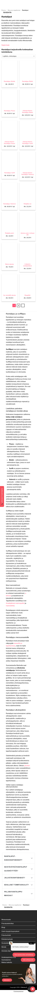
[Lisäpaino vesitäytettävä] (27, 252)
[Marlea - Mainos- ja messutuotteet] (18, 3)
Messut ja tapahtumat (14, 10)
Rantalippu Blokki (27, 81)
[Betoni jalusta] (9, 252)
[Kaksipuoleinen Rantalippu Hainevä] (27, 161)
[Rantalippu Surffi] (9, 161)
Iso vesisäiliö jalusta (9, 295)
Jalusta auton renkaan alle (27, 234)
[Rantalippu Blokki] (27, 69)
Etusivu (3, 10)
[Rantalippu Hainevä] (9, 192)
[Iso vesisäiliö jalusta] (9, 283)
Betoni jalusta (9, 264)
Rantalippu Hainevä (9, 204)
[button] (2, 3)
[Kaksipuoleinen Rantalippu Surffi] (27, 130)
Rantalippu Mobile (9, 81)
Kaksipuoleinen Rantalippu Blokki (27, 111)
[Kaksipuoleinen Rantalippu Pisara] (9, 130)
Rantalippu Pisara (9, 110)
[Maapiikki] (27, 283)
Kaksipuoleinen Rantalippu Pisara (9, 142)
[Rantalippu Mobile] (9, 69)
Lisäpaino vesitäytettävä (27, 265)
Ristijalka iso (27, 204)
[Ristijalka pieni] (9, 221)
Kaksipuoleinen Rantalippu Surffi (27, 142)
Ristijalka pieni (9, 233)
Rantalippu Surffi (9, 173)
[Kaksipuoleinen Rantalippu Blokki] (27, 99)
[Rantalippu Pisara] (9, 99)
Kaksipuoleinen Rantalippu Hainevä (27, 173)
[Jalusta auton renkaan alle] (27, 221)
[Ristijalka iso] (27, 192)
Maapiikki (27, 295)
